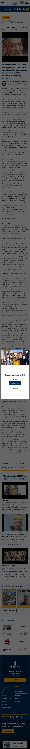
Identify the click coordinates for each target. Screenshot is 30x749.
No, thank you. (15, 388)
